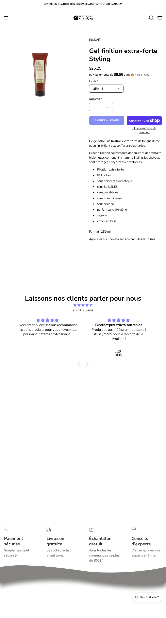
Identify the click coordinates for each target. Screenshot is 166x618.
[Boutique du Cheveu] (83, 18)
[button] (151, 18)
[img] (83, 305)
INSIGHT (95, 39)
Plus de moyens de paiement (144, 130)
